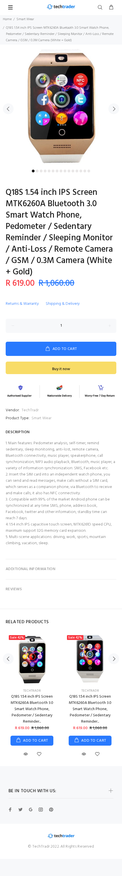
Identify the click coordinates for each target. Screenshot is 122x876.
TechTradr (30, 410)
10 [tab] (69, 171)
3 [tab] (41, 171)
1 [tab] (33, 171)
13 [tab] (80, 171)
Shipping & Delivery (63, 304)
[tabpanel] (61, 106)
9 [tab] (65, 171)
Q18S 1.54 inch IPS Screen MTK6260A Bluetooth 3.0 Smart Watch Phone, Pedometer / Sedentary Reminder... (31, 709)
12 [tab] (76, 171)
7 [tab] (57, 171)
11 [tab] (72, 171)
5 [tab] (49, 171)
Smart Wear (25, 19)
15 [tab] (88, 171)
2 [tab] (37, 171)
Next (113, 108)
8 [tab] (61, 171)
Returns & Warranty (22, 304)
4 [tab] (45, 171)
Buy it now (61, 369)
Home (7, 19)
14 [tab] (84, 171)
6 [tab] (53, 171)
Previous (8, 108)
